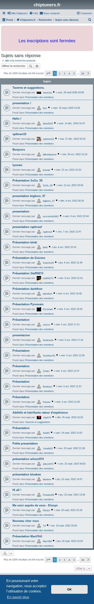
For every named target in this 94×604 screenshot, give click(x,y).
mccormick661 (51, 216)
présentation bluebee (26, 474)
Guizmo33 (48, 262)
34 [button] (82, 73)
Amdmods (48, 340)
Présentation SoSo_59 (27, 180)
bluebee (47, 479)
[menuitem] (17, 13)
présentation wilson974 (28, 459)
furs (45, 108)
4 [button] (69, 73)
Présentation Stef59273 (27, 273)
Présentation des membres (39, 97)
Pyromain (48, 309)
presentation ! (21, 103)
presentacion (21, 335)
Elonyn (46, 510)
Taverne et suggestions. (28, 87)
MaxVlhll (47, 541)
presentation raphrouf (27, 227)
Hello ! (16, 118)
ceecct (46, 324)
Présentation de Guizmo (28, 258)
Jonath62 (48, 448)
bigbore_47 (49, 201)
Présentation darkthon (27, 288)
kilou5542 (48, 123)
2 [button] (59, 73)
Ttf (44, 525)
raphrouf (47, 232)
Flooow (46, 402)
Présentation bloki (24, 242)
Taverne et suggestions (37, 422)
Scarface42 (49, 355)
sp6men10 (19, 134)
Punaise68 (48, 495)
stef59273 (48, 278)
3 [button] (64, 73)
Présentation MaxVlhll (27, 536)
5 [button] (74, 73)
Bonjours (18, 149)
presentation (20, 211)
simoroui (47, 92)
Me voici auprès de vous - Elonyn (35, 505)
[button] (48, 73)
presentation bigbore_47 (28, 196)
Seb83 (46, 433)
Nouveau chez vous (25, 521)
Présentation (21, 319)
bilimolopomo (49, 154)
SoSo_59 (47, 185)
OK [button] (69, 589)
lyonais (17, 165)
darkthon (47, 293)
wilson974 (48, 464)
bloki (45, 247)
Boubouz (47, 386)
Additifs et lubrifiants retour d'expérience (40, 412)
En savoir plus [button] (18, 597)
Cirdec (46, 371)
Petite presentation (25, 443)
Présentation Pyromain (28, 304)
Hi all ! (16, 490)
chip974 (47, 417)
